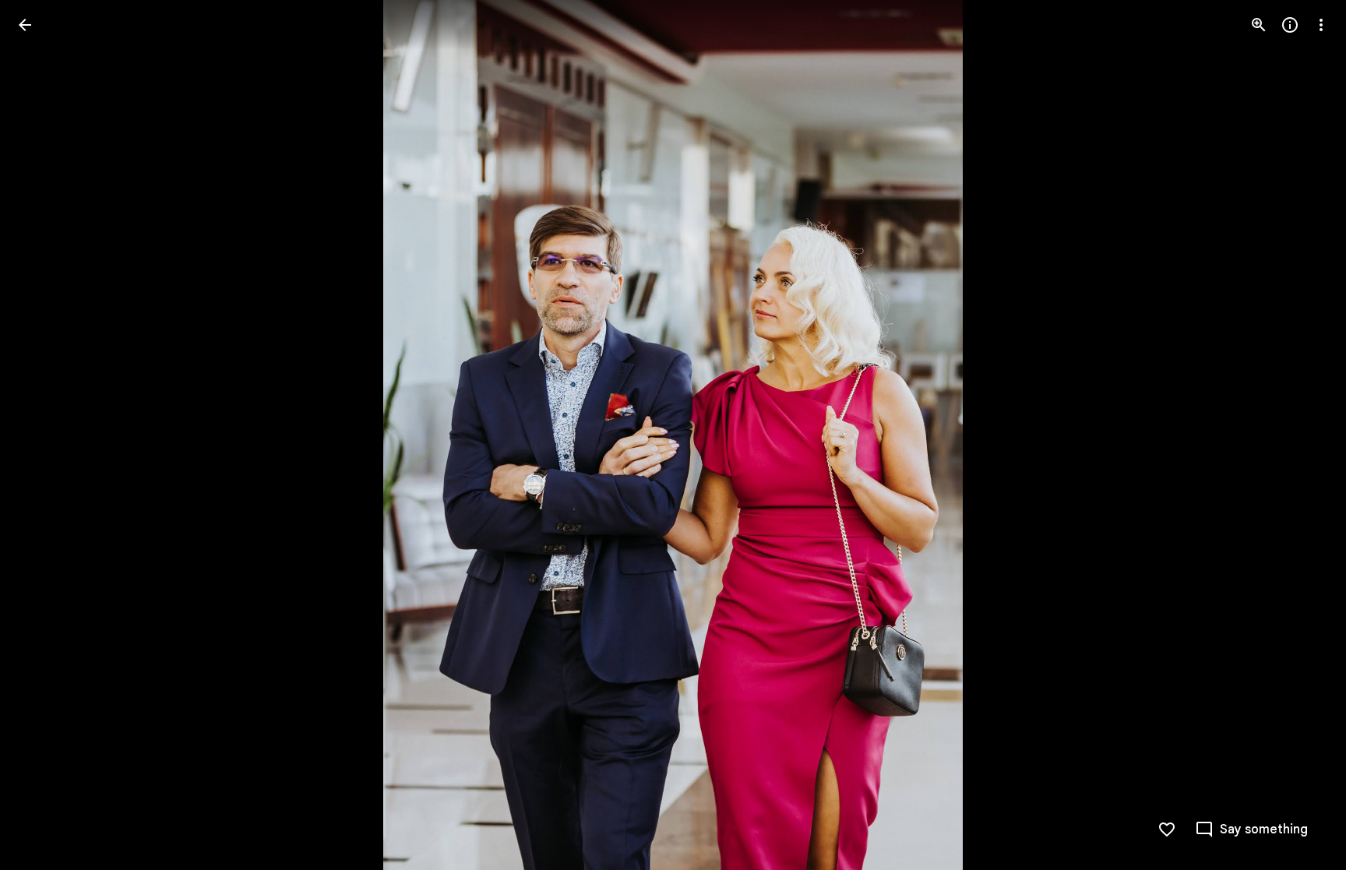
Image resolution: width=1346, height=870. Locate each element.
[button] (43, 435)
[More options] (1321, 25)
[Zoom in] (1258, 25)
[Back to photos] (25, 25)
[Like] (1166, 829)
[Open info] (1289, 25)
